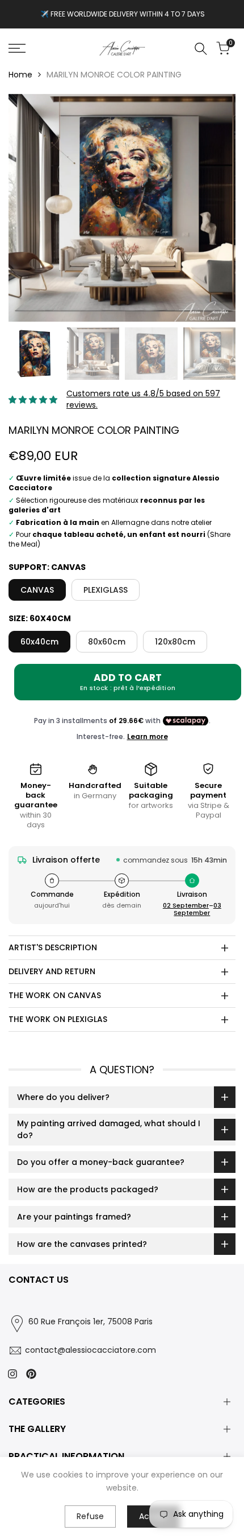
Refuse (90, 1516)
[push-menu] (17, 48)
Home (20, 74)
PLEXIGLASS (105, 590)
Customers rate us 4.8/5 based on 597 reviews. (143, 399)
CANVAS (37, 590)
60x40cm (39, 641)
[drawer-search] (201, 48)
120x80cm (175, 641)
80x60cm (106, 641)
